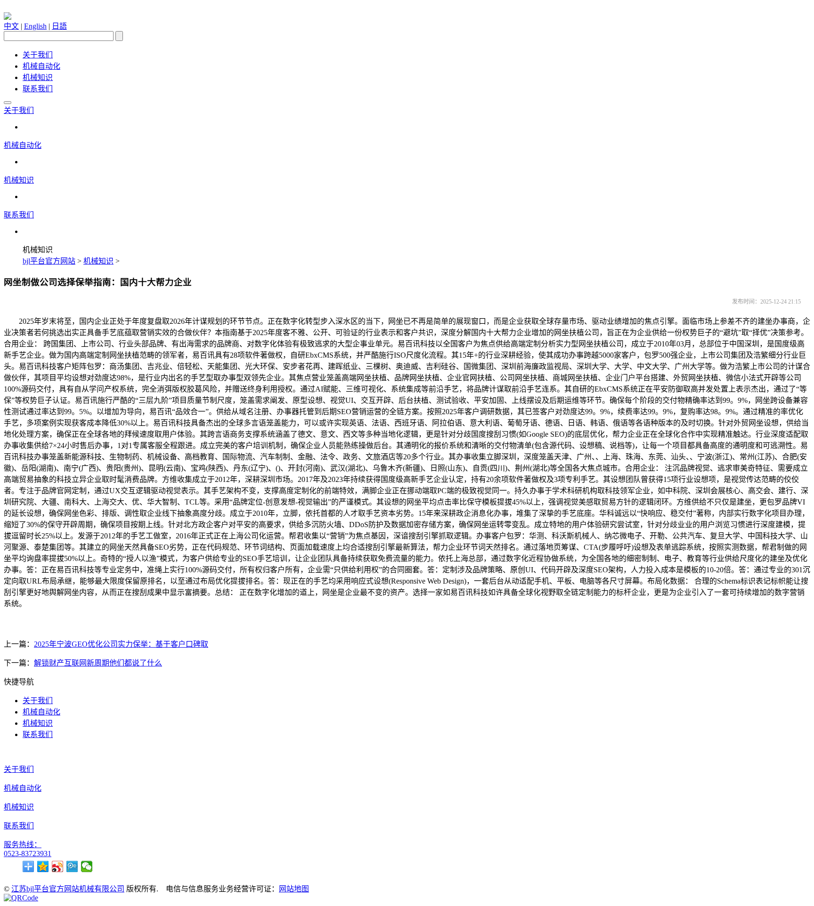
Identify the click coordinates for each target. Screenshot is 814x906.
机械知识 (38, 77)
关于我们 (38, 55)
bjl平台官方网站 (49, 261)
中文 (11, 26)
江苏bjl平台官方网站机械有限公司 (67, 889)
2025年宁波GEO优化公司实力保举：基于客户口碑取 (121, 644)
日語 (59, 26)
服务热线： (22, 845)
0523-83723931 (27, 854)
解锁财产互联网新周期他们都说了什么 (98, 663)
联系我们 (38, 89)
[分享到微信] (87, 866)
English (35, 26)
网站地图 (294, 889)
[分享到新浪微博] (58, 866)
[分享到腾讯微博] (72, 866)
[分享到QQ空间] (43, 866)
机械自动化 (41, 66)
